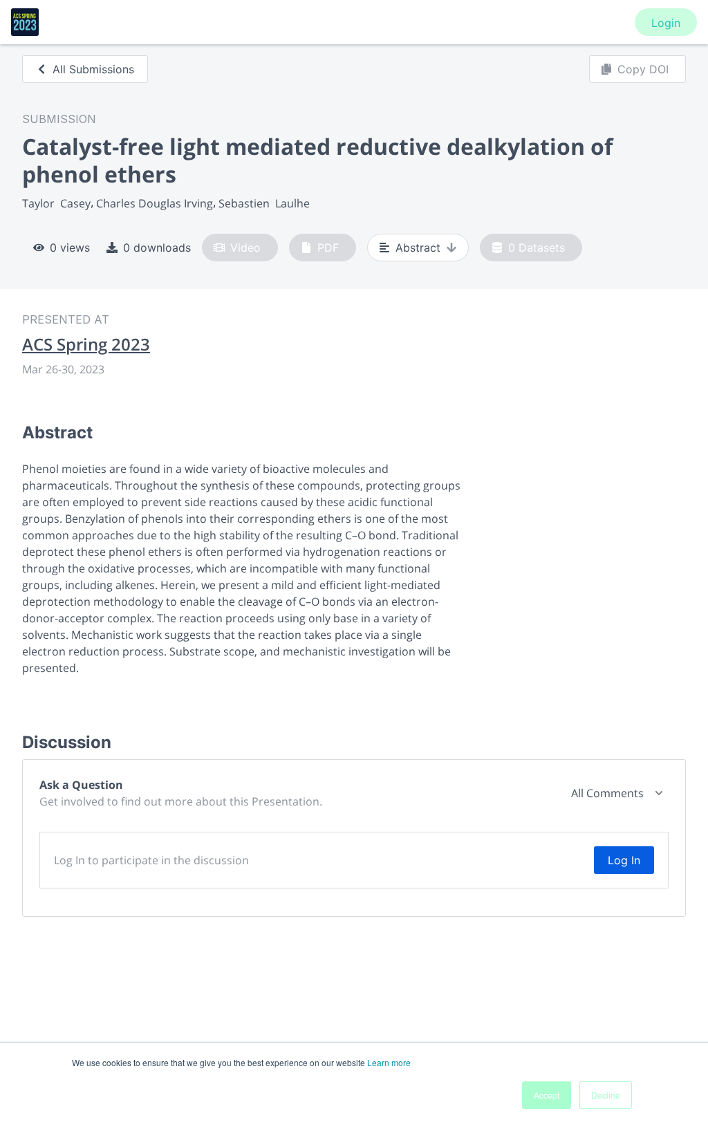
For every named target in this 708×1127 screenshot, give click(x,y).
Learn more (389, 1062)
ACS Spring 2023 (86, 344)
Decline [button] (605, 1095)
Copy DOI (643, 69)
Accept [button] (546, 1095)
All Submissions (93, 69)
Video (245, 247)
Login (665, 23)
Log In (624, 860)
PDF (328, 247)
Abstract (417, 247)
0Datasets (536, 247)
